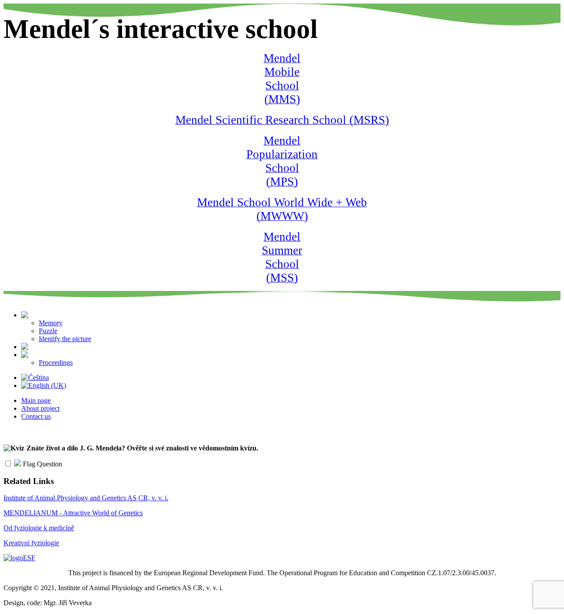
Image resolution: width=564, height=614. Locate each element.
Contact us (36, 416)
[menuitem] (69, 315)
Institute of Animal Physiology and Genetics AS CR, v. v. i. (86, 498)
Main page (36, 400)
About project (40, 408)
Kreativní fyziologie (31, 543)
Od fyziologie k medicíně (39, 528)
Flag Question (41, 464)
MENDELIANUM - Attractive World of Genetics (73, 513)
